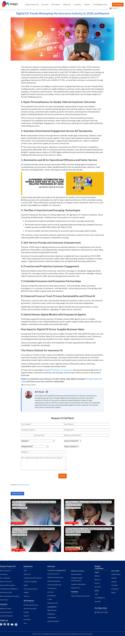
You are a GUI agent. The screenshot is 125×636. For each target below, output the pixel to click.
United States (116, 574)
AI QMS (26, 612)
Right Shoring (51, 610)
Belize (113, 592)
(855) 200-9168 (102, 612)
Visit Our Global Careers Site (80, 596)
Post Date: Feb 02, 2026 (73, 507)
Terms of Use (67, 634)
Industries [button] (67, 4)
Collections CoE (52, 603)
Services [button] (45, 4)
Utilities (26, 592)
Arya (25, 623)
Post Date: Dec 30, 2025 (73, 534)
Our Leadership (5, 578)
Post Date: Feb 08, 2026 (20, 507)
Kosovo (97, 583)
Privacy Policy (59, 634)
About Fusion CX (5, 571)
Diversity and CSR (6, 592)
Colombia (114, 585)
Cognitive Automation (78, 584)
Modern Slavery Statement (79, 634)
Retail (25, 585)
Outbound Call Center (54, 585)
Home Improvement (30, 589)
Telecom (26, 596)
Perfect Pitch (75, 588)
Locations (77, 4)
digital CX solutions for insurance (58, 370)
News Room (4, 600)
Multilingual (51, 614)
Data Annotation (76, 574)
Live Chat (50, 592)
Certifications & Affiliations (9, 589)
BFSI (25, 571)
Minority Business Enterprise (9, 596)
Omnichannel (51, 617)
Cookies (90, 634)
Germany (98, 587)
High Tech (27, 574)
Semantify (27, 619)
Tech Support (51, 588)
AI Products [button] (55, 4)
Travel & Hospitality (30, 581)
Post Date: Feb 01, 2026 (20, 534)
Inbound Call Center (53, 581)
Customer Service (23, 485)
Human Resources (6, 612)
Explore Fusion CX (32, 4)
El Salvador (115, 589)
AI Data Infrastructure (31, 605)
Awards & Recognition (7, 585)
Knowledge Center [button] (100, 4)
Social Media (51, 596)
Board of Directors (6, 581)
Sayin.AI (26, 616)
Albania (97, 576)
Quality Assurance (53, 621)
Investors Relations (6, 616)
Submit (62, 476)
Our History (4, 574)
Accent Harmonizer (30, 608)
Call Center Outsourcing (55, 577)
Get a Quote (117, 4)
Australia (97, 601)
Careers (87, 4)
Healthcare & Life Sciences (33, 578)
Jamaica (114, 582)
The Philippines (100, 598)
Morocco (98, 579)
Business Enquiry (5, 608)
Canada (113, 578)
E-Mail (49, 599)
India (96, 594)
